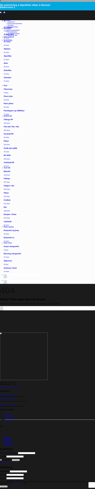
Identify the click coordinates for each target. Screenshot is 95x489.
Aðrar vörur (8, 243)
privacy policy (17, 483)
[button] (8, 40)
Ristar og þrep (9, 227)
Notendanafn (4, 471)
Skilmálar (10, 25)
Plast (5, 85)
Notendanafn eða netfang (9, 453)
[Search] (5, 277)
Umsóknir (7, 28)
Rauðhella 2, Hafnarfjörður (8, 399)
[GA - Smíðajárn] (3, 12)
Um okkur (7, 20)
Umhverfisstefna (12, 27)
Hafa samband (9, 37)
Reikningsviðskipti (13, 30)
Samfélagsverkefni (9, 418)
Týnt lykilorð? (4, 463)
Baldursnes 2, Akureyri (7, 404)
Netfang (3, 475)
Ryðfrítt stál (8, 116)
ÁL (5, 21)
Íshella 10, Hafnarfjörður (7, 395)
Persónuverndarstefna (14, 23)
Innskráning (16, 460)
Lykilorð (3, 456)
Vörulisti (7, 436)
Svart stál (7, 168)
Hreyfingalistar (12, 32)
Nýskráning (4, 486)
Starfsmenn (11, 22)
